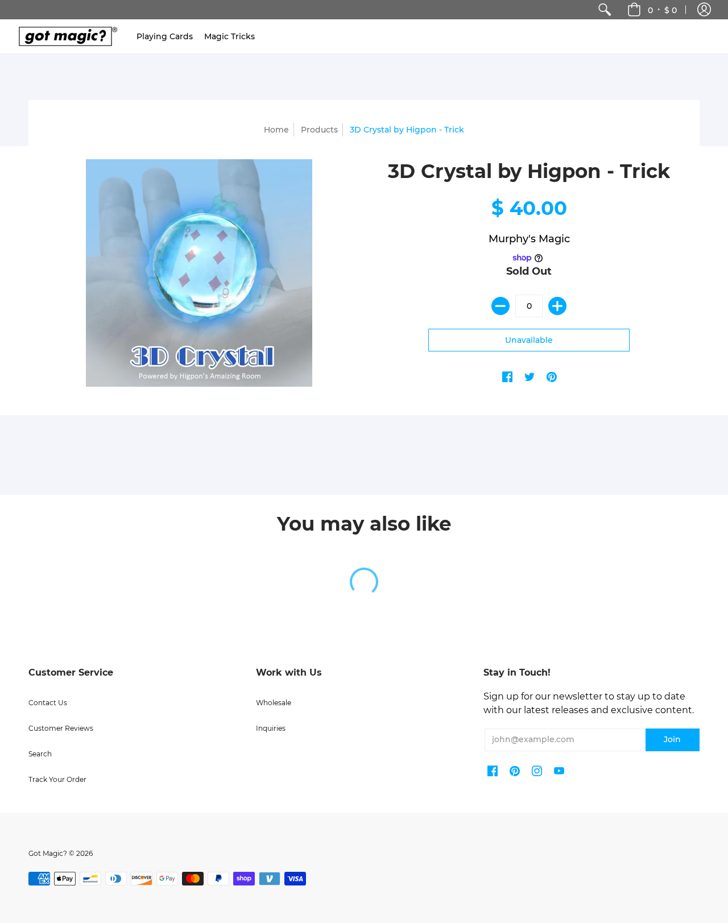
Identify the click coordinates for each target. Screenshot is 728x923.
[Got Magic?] (65, 36)
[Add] (557, 306)
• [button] (662, 9)
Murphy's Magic (529, 239)
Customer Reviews (60, 728)
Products (319, 130)
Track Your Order (57, 779)
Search (40, 754)
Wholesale (273, 702)
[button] (704, 9)
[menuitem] (604, 9)
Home (276, 130)
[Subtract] (500, 306)
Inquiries (271, 728)
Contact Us (47, 702)
